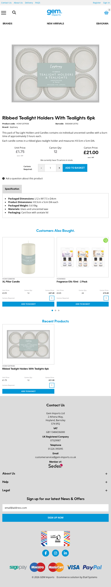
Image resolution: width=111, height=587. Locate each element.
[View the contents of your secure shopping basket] (106, 12)
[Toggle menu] (3, 12)
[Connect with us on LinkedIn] (65, 553)
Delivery (29, 2)
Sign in (106, 2)
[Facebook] (45, 553)
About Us (18, 2)
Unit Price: (20, 147)
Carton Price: (91, 147)
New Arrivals (55, 24)
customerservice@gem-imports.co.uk (55, 457)
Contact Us (6, 2)
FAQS (37, 2)
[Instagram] (55, 553)
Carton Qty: (55, 147)
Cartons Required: (28, 168)
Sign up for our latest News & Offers (55, 499)
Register (97, 2)
